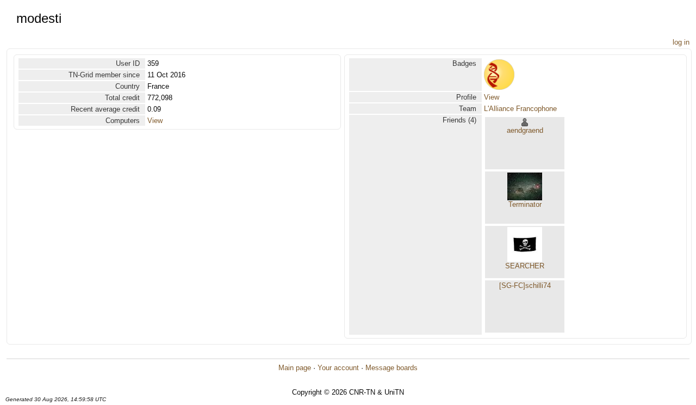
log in (681, 42)
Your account (338, 368)
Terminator (525, 204)
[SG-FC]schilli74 (525, 285)
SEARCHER (524, 266)
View (155, 120)
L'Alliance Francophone (520, 109)
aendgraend (525, 130)
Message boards (391, 368)
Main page (294, 368)
